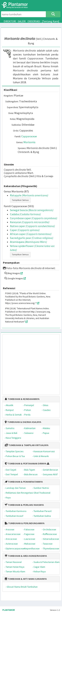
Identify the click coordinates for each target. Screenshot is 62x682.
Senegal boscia (31, 210)
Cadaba (25, 214)
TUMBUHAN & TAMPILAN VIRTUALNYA (28, 445)
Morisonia (29, 142)
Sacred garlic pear (31, 238)
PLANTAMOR (8, 610)
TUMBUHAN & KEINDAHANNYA (23, 399)
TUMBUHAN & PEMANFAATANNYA (25, 481)
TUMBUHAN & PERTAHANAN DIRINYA (26, 463)
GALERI (22, 21)
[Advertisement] (28, 363)
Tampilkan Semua (20, 200)
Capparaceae (29, 136)
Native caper (32, 226)
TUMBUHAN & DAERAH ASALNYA (24, 422)
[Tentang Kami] (50, 21)
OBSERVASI (34, 21)
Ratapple (29, 195)
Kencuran (29, 222)
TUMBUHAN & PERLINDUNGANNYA (26, 523)
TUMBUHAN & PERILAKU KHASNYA (25, 504)
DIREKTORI (10, 21)
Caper (25, 230)
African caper (30, 234)
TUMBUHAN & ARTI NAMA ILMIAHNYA (27, 578)
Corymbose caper (33, 218)
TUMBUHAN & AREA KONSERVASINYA (27, 555)
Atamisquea (28, 242)
